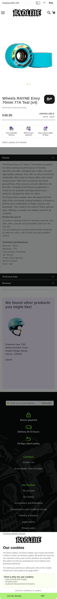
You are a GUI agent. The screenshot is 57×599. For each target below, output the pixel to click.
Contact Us (28, 462)
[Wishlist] (44, 3)
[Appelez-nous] (37, 3)
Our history (28, 496)
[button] (27, 84)
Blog (51, 3)
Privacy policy (29, 528)
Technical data (9, 276)
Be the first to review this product (14, 108)
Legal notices (28, 522)
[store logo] (27, 13)
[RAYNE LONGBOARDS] (49, 99)
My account (28, 490)
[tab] (28, 157)
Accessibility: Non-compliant (28, 468)
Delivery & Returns (28, 515)
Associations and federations (28, 503)
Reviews (6, 283)
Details (5, 158)
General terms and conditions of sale (28, 509)
